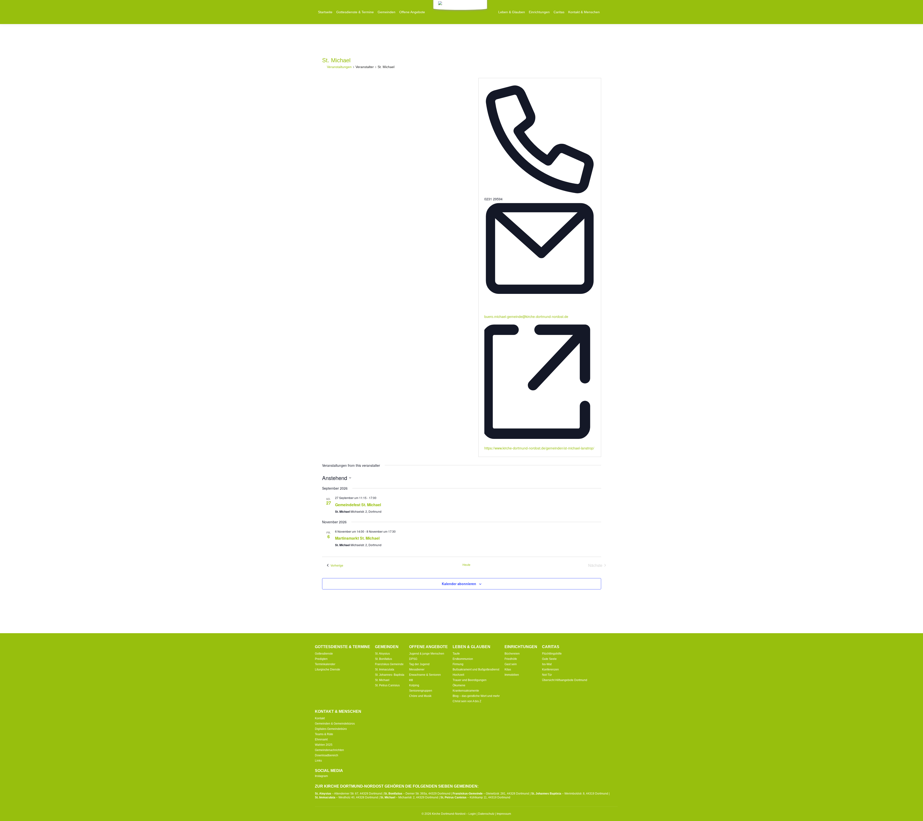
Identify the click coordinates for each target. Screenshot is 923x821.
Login (472, 813)
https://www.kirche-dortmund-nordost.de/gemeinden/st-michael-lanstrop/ (539, 448)
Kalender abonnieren (459, 583)
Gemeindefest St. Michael (358, 504)
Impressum (504, 813)
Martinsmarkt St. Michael (357, 538)
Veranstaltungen (339, 67)
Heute (466, 565)
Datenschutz (486, 813)
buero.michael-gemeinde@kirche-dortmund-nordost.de (526, 316)
